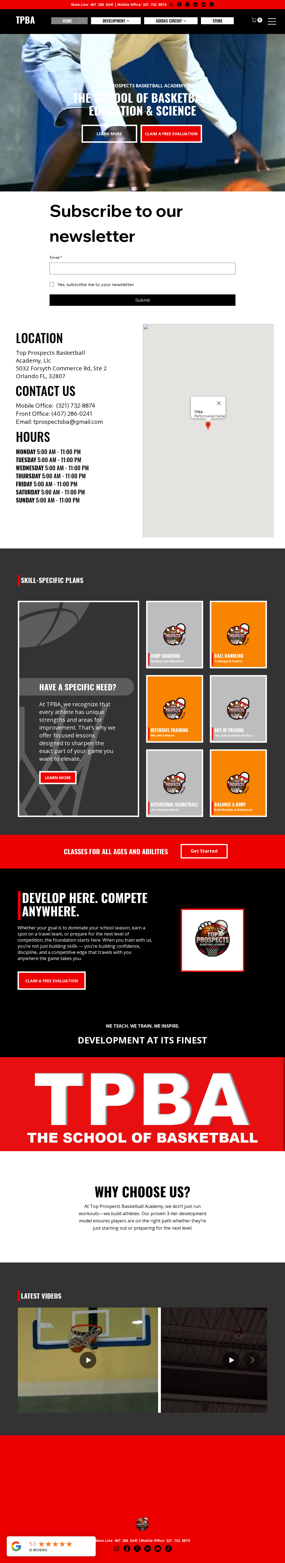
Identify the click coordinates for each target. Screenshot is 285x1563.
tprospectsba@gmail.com (68, 421)
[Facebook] (179, 4)
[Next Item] (252, 1360)
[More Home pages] (74, 20)
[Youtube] (203, 4)
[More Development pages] (128, 20)
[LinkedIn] (195, 4)
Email (56, 257)
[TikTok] (211, 4)
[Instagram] (171, 4)
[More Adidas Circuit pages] (184, 20)
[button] (257, 20)
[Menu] (272, 21)
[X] (187, 4)
